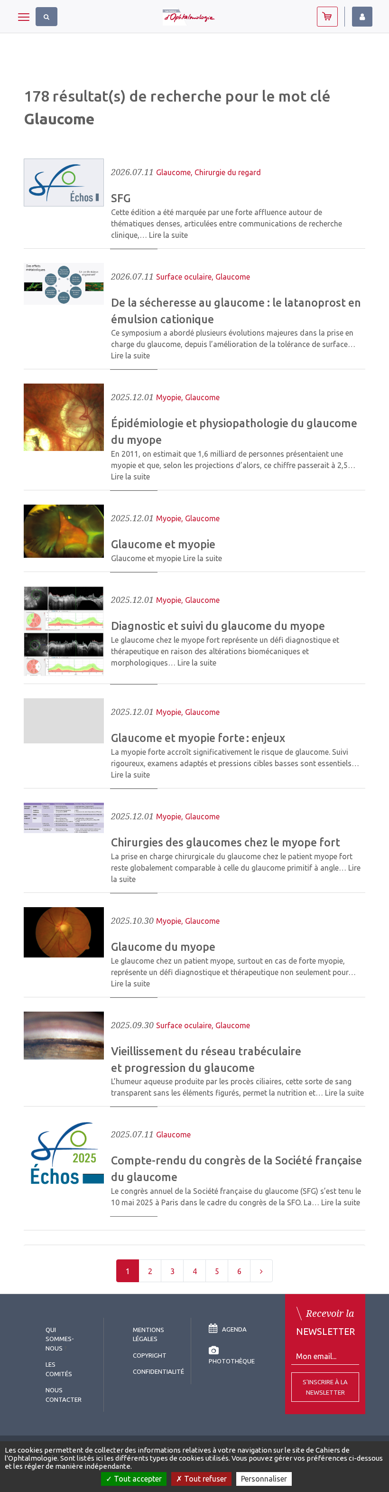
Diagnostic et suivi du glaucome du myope (218, 625)
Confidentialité (158, 1371)
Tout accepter (137, 1478)
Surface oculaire (184, 276)
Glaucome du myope (163, 946)
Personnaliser (264, 1478)
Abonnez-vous (327, 17)
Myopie (168, 397)
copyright (150, 1355)
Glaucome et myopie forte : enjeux (198, 738)
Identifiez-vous (362, 17)
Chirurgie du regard (227, 172)
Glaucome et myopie (163, 544)
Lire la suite (168, 235)
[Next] (261, 1270)
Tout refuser (204, 1478)
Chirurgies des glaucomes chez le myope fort (225, 842)
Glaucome (173, 172)
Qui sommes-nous (60, 1338)
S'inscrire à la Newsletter (325, 1387)
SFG (120, 198)
